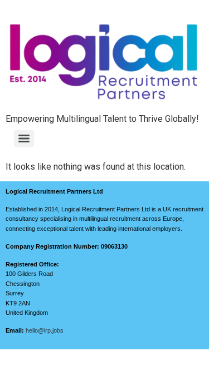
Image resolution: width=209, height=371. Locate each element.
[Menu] (24, 138)
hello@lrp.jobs (45, 330)
